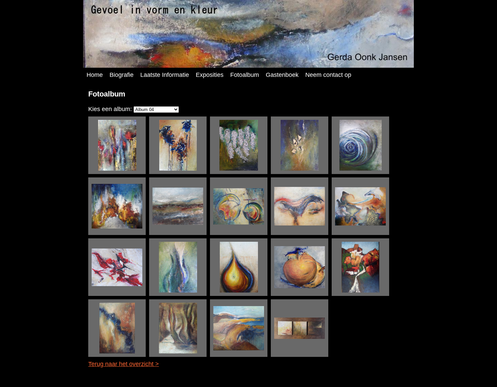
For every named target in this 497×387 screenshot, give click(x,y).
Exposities (209, 74)
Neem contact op (328, 74)
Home (95, 74)
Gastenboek (282, 74)
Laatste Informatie (164, 74)
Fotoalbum (244, 74)
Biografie (122, 74)
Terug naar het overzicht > (123, 364)
